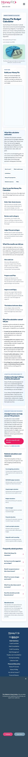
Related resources (9, 181)
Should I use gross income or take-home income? (11, 570)
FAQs (17, 181)
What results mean (18, 169)
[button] (26, 679)
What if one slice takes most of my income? (12, 586)
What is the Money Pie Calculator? (10, 554)
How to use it (8, 169)
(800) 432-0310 (16, 446)
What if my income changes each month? (11, 578)
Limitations (7, 173)
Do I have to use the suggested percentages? (12, 562)
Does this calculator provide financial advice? (11, 594)
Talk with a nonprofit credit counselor (12, 441)
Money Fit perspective (10, 177)
